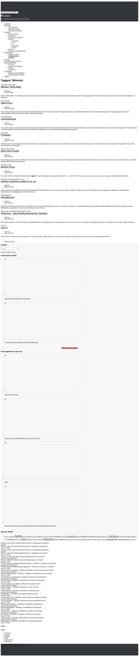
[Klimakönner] (6, 195)
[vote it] (3, 225)
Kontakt (10, 68)
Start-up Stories (13, 34)
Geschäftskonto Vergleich (13, 61)
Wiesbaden (122, 539)
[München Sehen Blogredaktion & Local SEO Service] (42, 435)
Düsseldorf (71, 536)
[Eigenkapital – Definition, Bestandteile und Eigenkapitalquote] (22, 617)
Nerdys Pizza (8, 167)
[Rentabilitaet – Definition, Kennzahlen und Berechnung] (20, 590)
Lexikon (3, 558)
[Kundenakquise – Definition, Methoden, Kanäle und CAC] (21, 583)
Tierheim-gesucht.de (11, 394)
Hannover (122, 536)
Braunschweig (34, 536)
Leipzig (28, 539)
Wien (116, 539)
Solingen (104, 539)
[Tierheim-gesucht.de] (42, 391)
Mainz (35, 539)
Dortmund (51, 536)
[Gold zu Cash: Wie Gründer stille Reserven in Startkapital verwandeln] (25, 543)
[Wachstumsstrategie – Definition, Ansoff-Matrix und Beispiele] (22, 604)
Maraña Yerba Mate (11, 87)
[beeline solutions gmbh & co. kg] (12, 179)
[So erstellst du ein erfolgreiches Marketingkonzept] (42, 339)
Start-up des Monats (15, 30)
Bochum (24, 536)
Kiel (20, 539)
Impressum (12, 69)
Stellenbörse (9, 52)
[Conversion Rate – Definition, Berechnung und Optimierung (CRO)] (24, 597)
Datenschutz (9, 640)
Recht (14, 47)
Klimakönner (8, 197)
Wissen (10, 39)
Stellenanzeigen (13, 54)
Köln (23, 539)
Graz (107, 536)
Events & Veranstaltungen (17, 51)
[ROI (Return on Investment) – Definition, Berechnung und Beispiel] (23, 577)
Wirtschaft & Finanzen (15, 37)
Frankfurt (84, 536)
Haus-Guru (7, 103)
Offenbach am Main (70, 539)
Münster (56, 539)
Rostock (88, 539)
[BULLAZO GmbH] (7, 149)
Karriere (11, 49)
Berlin (18, 536)
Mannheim (40, 539)
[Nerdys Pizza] (6, 165)
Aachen (7, 536)
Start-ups (8, 25)
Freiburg (103, 536)
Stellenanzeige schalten (16, 74)
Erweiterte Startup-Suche (8, 252)
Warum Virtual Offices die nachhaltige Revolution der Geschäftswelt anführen (30, 526)
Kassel (17, 539)
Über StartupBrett (10, 63)
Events (7, 59)
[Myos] (42, 479)
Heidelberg (128, 536)
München (48, 539)
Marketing (15, 46)
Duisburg (63, 536)
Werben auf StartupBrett (16, 73)
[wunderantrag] (6, 116)
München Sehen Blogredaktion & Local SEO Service (22, 438)
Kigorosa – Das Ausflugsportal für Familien (24, 213)
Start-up (7, 91)
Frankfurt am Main (94, 536)
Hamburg (114, 536)
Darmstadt (45, 536)
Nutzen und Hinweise (15, 66)
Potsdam (83, 539)
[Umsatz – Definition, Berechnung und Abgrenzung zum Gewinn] (23, 556)
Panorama (11, 35)
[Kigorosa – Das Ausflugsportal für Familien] (16, 211)
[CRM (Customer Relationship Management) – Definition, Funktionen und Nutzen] (28, 563)
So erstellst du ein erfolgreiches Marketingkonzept (21, 342)
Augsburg (12, 536)
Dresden (57, 536)
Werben (7, 636)
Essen (78, 536)
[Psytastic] (4, 133)
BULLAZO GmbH (10, 151)
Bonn (28, 536)
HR (13, 42)
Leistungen (8, 71)
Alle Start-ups (12, 27)
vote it (4, 227)
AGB (6, 638)
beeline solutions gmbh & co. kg (18, 181)
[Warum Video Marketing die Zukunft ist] (42, 295)
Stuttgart (110, 539)
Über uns (11, 64)
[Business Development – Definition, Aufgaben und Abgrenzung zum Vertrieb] (27, 570)
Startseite (8, 24)
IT (12, 44)
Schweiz (100, 539)
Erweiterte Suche (14, 29)
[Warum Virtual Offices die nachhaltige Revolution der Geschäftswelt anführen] (42, 522)
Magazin (7, 32)
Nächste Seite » (10, 241)
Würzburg (128, 539)
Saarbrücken (94, 539)
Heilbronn (133, 536)
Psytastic (6, 135)
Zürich (133, 539)
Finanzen (15, 41)
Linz (32, 539)
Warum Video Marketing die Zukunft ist (17, 298)
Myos (6, 482)
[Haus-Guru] (5, 100)
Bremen (40, 536)
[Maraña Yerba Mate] (8, 84)
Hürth (6, 539)
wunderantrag (8, 119)
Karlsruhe (11, 539)
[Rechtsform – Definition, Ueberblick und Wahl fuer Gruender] (21, 611)
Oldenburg (77, 539)
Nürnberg (62, 539)
